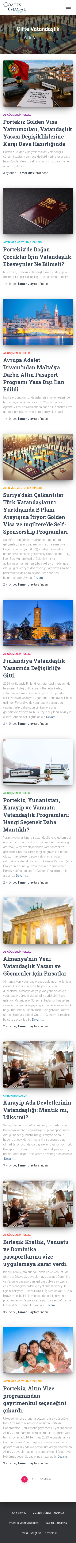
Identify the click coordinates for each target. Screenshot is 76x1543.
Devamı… (39, 577)
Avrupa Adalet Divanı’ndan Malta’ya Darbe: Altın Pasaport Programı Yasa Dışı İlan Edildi (33, 375)
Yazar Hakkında (56, 1523)
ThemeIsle (50, 1533)
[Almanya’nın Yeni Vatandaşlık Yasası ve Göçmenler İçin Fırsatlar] (38, 920)
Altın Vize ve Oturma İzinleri (22, 242)
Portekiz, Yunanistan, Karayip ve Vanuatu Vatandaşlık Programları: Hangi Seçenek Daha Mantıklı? (36, 815)
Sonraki (45, 1479)
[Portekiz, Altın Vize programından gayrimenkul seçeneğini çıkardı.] (38, 1350)
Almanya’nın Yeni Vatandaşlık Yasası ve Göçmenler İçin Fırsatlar (34, 966)
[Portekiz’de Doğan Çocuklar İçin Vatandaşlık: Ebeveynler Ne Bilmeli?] (38, 211)
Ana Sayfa (19, 1513)
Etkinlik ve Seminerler (24, 1523)
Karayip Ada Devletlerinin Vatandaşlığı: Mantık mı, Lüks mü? (37, 1110)
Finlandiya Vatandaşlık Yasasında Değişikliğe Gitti (34, 668)
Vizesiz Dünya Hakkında (48, 1513)
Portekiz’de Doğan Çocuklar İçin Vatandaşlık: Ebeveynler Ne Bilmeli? (37, 257)
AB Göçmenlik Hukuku (17, 114)
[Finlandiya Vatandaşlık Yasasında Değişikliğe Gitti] (38, 623)
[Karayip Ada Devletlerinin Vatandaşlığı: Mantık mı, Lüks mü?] (38, 1064)
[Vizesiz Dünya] (16, 7)
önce (10, 173)
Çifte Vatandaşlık (15, 1095)
